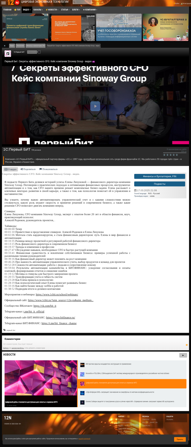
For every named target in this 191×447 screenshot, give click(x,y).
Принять (180, 439)
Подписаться (32, 52)
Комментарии (12, 339)
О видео (12, 169)
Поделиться (29, 169)
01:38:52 (10, 288)
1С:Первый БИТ (19, 52)
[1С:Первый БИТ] (7, 53)
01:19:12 (10, 273)
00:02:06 (10, 235)
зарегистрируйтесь (18, 348)
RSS (187, 345)
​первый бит (10, 330)
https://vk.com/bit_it (45, 305)
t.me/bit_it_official (34, 311)
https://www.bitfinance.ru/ (60, 317)
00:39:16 (10, 258)
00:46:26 (10, 261)
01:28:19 (10, 282)
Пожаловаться (49, 169)
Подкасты (159, 183)
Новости (9, 354)
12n (7, 417)
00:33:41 (10, 252)
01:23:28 (10, 279)
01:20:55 (10, 276)
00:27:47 (10, 249)
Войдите (6, 348)
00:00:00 (10, 229)
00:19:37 (10, 246)
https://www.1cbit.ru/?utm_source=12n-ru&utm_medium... (60, 300)
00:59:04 (10, 267)
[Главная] (6, 46)
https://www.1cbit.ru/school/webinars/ (57, 294)
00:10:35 (10, 241)
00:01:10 (10, 232)
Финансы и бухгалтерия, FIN (159, 176)
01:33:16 (10, 285)
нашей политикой (84, 439)
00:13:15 (10, 244)
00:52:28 (10, 264)
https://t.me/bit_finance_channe (59, 323)
